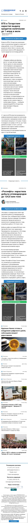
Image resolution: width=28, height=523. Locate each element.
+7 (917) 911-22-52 (13, 467)
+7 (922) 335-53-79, (13, 479)
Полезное (5, 20)
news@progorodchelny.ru (13, 482)
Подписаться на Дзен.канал (14, 38)
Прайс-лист (13, 472)
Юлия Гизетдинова (7, 33)
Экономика (5, 188)
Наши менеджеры (13, 474)
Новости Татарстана (7, 371)
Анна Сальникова (11, 201)
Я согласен (14, 521)
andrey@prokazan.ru (13, 470)
